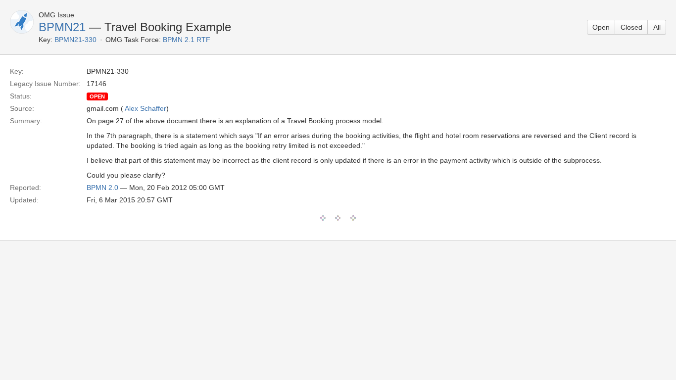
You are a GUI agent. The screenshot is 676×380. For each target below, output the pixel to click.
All (657, 27)
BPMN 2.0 (102, 187)
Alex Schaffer (145, 108)
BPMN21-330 (75, 40)
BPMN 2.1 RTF (186, 40)
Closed (631, 27)
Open (601, 27)
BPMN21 (62, 27)
